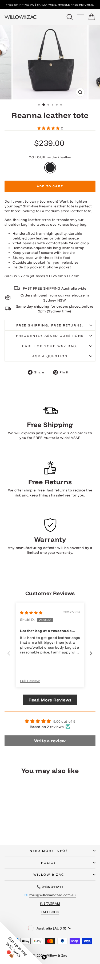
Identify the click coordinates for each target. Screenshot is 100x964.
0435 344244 (52, 887)
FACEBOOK (50, 912)
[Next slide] (91, 653)
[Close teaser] (44, 957)
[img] (31, 612)
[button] (49, 128)
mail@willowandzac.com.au (52, 895)
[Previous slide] (9, 653)
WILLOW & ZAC (48, 874)
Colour (50, 157)
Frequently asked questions (50, 336)
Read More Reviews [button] (50, 700)
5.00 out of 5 (64, 721)
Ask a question (50, 356)
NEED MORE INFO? (49, 851)
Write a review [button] (50, 740)
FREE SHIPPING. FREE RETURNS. (50, 325)
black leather (50, 167)
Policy (48, 863)
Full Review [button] (30, 681)
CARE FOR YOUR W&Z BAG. (50, 346)
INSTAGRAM (50, 903)
